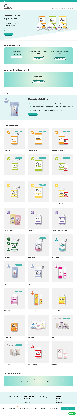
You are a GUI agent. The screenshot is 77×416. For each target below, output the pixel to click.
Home (53, 8)
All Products (8, 34)
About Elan (42, 402)
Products (56, 8)
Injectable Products (38, 81)
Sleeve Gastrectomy (28, 400)
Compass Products (16, 57)
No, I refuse (68, 412)
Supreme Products (60, 58)
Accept (68, 408)
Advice (41, 400)
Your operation (62, 8)
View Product (33, 114)
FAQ (57, 400)
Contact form (59, 402)
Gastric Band (27, 402)
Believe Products (38, 58)
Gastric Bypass (27, 398)
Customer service (69, 8)
